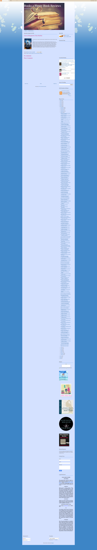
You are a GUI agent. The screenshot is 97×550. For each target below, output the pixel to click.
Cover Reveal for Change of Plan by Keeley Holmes (65, 287)
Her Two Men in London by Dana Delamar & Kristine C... (65, 235)
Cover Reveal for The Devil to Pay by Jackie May (65, 321)
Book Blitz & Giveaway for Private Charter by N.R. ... (65, 165)
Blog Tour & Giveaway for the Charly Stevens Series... (65, 221)
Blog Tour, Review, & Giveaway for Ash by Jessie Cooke (65, 218)
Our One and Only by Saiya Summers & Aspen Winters (65, 124)
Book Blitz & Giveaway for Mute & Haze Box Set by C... (65, 225)
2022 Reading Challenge (65, 90)
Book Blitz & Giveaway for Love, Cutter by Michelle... (65, 164)
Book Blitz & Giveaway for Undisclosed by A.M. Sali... (65, 171)
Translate (56, 539)
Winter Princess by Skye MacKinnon (64, 205)
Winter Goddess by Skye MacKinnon (64, 207)
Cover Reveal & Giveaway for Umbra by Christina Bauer (65, 303)
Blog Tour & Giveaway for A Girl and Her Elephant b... (65, 266)
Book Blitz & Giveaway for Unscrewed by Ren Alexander (65, 301)
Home (26, 30)
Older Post (55, 83)
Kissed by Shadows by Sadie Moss (66, 294)
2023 (61, 100)
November (62, 108)
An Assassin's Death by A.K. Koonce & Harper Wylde (65, 185)
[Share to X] (39, 52)
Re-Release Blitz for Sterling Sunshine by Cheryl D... (65, 283)
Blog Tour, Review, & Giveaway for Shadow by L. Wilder (65, 186)
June (61, 348)
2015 (61, 358)
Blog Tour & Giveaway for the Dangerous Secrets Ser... (65, 337)
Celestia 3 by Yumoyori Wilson (65, 150)
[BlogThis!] (38, 52)
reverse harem (37, 53)
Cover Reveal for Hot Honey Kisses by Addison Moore (65, 343)
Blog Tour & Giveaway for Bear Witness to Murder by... (65, 137)
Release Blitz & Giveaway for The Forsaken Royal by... (65, 152)
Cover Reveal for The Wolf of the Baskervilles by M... (65, 149)
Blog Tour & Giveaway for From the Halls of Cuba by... (66, 115)
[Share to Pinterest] (41, 52)
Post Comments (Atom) (42, 86)
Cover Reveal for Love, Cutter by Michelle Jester (65, 305)
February (62, 353)
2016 (61, 357)
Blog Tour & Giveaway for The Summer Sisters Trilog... (65, 330)
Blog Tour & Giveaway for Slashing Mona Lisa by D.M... (66, 201)
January (62, 354)
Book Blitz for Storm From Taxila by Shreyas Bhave (65, 270)
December (62, 107)
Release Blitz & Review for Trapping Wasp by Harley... (65, 295)
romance (41, 53)
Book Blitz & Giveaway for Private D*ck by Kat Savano (65, 162)
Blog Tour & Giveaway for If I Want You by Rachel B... (65, 130)
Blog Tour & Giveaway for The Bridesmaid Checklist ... (65, 177)
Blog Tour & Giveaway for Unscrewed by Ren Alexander (65, 141)
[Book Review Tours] (66, 396)
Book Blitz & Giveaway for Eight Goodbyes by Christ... (65, 158)
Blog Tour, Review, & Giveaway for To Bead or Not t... (65, 323)
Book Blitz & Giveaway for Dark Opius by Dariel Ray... (65, 229)
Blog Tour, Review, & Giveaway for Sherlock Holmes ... (65, 209)
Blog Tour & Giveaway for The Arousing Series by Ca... (65, 190)
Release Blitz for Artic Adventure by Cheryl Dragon (65, 136)
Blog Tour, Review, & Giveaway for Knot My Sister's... (65, 328)
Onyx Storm (63, 69)
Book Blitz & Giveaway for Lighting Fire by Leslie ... (66, 274)
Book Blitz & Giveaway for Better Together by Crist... (65, 315)
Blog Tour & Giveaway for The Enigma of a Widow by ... (65, 278)
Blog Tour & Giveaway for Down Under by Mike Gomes (65, 299)
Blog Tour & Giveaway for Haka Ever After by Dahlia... (65, 335)
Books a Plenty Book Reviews (42, 5)
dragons (27, 53)
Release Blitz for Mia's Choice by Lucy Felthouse (65, 325)
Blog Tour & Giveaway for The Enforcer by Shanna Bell (65, 249)
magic (32, 53)
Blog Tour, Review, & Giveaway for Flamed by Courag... (65, 173)
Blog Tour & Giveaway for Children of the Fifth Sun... (65, 276)
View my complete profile (67, 36)
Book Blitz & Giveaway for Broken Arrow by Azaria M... (65, 252)
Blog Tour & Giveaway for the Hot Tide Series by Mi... (65, 113)
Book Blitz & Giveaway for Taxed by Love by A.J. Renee (65, 156)
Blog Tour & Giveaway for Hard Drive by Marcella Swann (65, 175)
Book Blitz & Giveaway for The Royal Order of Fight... (65, 285)
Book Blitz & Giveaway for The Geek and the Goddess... (65, 332)
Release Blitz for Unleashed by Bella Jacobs (65, 241)
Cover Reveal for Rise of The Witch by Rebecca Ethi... (66, 194)
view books (70, 95)
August (62, 112)
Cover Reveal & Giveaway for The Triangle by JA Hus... (65, 132)
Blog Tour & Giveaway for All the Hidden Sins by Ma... (65, 313)
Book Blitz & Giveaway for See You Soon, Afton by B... (66, 339)
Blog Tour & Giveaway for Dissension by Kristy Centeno (65, 245)
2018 (61, 106)
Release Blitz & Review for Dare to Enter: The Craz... (66, 214)
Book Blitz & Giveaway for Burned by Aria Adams (65, 258)
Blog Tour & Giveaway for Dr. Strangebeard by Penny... (65, 154)
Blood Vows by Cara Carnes (65, 344)
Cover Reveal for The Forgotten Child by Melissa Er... (65, 227)
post (34, 53)
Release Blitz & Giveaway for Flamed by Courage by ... (65, 223)
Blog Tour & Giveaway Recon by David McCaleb (65, 139)
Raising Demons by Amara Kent (65, 237)
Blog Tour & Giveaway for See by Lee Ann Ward (65, 243)
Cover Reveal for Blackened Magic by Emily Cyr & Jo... (66, 260)
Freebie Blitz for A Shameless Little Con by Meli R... (66, 326)
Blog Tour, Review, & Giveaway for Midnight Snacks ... (65, 309)
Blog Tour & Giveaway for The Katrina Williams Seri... (65, 211)
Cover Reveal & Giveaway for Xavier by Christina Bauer (65, 134)
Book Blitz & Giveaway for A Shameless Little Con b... (65, 179)
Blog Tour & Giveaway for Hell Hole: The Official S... (65, 143)
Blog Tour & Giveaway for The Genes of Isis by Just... (65, 199)
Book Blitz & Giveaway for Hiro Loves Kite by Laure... (65, 145)
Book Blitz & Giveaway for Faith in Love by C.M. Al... (65, 117)
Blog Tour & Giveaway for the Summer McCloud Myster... (65, 280)
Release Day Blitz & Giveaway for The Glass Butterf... (65, 282)
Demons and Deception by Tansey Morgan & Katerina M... (65, 183)
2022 (61, 101)
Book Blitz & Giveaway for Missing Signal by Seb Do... (65, 147)
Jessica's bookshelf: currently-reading (67, 60)
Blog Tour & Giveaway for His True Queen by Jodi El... (65, 213)
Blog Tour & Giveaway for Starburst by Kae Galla (64, 192)
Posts (25, 538)
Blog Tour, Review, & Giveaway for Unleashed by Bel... (65, 264)
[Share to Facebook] (40, 52)
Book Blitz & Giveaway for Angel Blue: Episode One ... (65, 233)
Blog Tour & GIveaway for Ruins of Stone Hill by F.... (65, 268)
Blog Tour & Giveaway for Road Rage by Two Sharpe (65, 251)
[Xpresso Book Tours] (66, 413)
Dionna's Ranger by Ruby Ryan (65, 306)
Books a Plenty (67, 35)
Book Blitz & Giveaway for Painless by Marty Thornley (66, 341)
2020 (61, 104)
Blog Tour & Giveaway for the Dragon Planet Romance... (65, 311)
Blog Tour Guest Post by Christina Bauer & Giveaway (65, 247)
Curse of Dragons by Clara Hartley (66, 236)
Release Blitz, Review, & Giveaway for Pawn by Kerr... (66, 188)
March (62, 352)
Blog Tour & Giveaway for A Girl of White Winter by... (65, 231)
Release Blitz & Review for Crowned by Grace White (65, 256)
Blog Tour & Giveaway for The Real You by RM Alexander (66, 128)
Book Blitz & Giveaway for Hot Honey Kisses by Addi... (65, 181)
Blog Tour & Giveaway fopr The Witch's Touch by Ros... (65, 160)
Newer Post (26, 83)
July (61, 347)
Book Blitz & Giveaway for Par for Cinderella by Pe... (65, 317)
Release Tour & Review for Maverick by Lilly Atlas (64, 239)
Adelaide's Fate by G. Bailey (65, 216)
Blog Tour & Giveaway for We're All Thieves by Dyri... (66, 219)
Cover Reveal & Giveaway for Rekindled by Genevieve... (65, 196)
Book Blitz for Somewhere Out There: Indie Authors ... (65, 169)
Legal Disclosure (30, 30)
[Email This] (37, 52)
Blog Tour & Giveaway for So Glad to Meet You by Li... (65, 297)
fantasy (30, 53)
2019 (61, 105)
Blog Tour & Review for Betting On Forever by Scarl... (65, 126)
